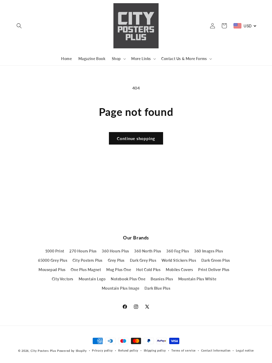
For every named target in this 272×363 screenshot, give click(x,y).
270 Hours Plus (82, 251)
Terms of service (183, 350)
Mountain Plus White (197, 279)
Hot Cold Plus (148, 269)
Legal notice (245, 350)
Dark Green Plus (215, 260)
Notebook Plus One (128, 279)
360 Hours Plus (115, 251)
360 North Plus (147, 251)
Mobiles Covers (179, 269)
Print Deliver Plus (214, 269)
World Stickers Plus (179, 260)
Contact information (216, 350)
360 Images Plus (208, 251)
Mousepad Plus (52, 269)
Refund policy (128, 350)
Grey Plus (116, 260)
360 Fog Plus (177, 251)
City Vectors (62, 279)
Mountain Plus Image (120, 288)
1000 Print (54, 251)
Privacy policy (102, 350)
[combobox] (245, 25)
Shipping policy (155, 350)
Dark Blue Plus (157, 288)
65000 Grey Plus (52, 260)
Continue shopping (136, 138)
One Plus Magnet (86, 269)
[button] (19, 26)
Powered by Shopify (72, 350)
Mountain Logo (92, 279)
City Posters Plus (88, 260)
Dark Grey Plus (143, 260)
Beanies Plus (162, 279)
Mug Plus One (118, 269)
